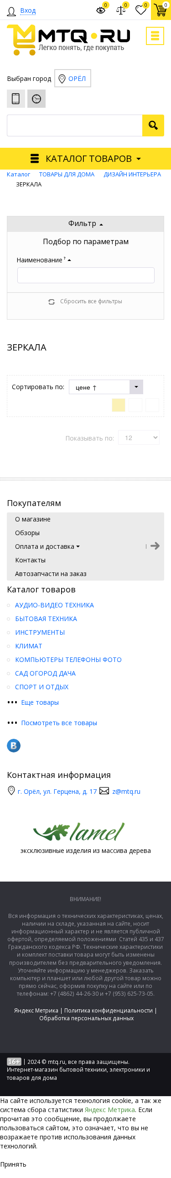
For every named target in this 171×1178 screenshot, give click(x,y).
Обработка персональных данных (86, 1018)
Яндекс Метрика (36, 1010)
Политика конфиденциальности (108, 1010)
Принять (13, 1164)
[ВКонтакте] (14, 745)
